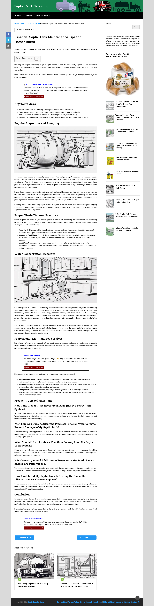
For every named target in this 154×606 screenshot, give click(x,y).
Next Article (86, 537)
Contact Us (135, 602)
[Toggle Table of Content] (35, 59)
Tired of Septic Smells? (33, 519)
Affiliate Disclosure (115, 602)
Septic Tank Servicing (31, 6)
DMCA (82, 602)
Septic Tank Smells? (32, 356)
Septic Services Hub (25, 30)
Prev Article (25, 537)
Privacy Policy (73, 602)
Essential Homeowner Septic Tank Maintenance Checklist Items (77, 585)
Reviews (29, 16)
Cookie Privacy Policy (94, 602)
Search (108, 23)
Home (18, 16)
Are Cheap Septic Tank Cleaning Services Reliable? (33, 585)
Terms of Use (62, 602)
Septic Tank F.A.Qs (43, 16)
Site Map (127, 602)
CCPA (105, 602)
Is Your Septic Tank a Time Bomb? (39, 85)
